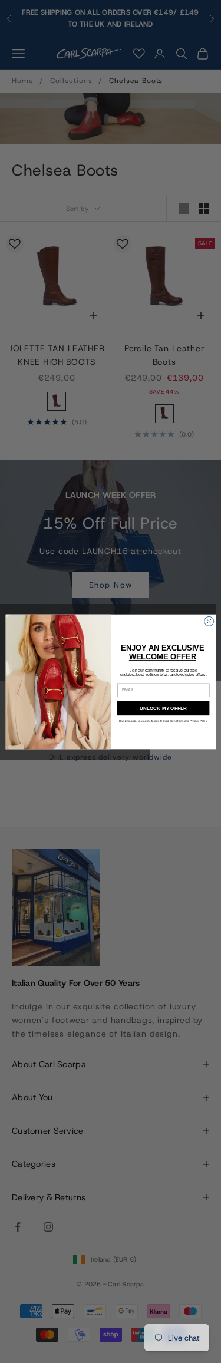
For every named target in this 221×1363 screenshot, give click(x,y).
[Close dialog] (208, 621)
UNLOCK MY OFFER (163, 708)
